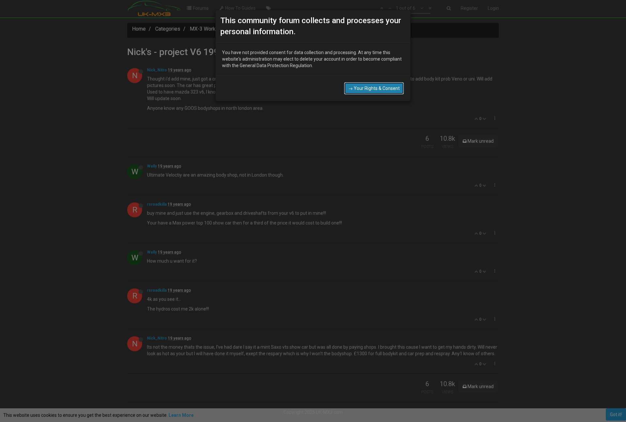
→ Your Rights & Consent (374, 88)
